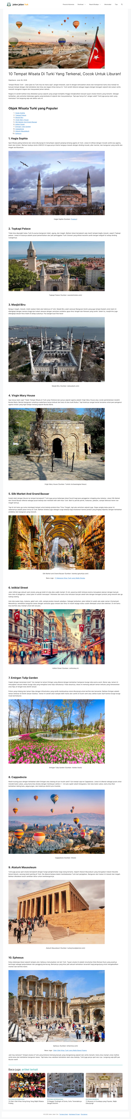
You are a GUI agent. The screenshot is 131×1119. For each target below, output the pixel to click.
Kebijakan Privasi (74, 1114)
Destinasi (81, 4)
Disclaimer (84, 1114)
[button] (121, 4)
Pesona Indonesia (68, 4)
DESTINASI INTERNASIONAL (16, 1099)
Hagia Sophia (20, 113)
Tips (116, 4)
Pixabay (74, 219)
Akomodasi (107, 4)
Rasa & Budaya (94, 4)
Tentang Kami (63, 1114)
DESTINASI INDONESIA (92, 1099)
